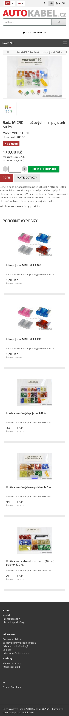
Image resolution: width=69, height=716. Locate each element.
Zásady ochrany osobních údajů (19, 642)
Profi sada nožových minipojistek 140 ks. (29, 487)
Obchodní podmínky (13, 622)
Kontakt (7, 615)
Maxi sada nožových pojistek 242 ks (26, 413)
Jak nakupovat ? (11, 618)
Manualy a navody (12, 663)
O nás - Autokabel (12, 687)
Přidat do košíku (43, 169)
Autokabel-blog (11, 666)
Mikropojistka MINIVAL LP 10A (24, 265)
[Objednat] (63, 3)
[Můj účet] (58, 3)
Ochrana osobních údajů (15, 646)
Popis (6, 177)
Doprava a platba (12, 639)
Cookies (7, 649)
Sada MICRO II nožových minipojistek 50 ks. (39, 52)
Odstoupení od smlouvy (15, 653)
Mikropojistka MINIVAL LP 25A (24, 339)
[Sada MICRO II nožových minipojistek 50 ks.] (34, 76)
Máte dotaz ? (27, 177)
